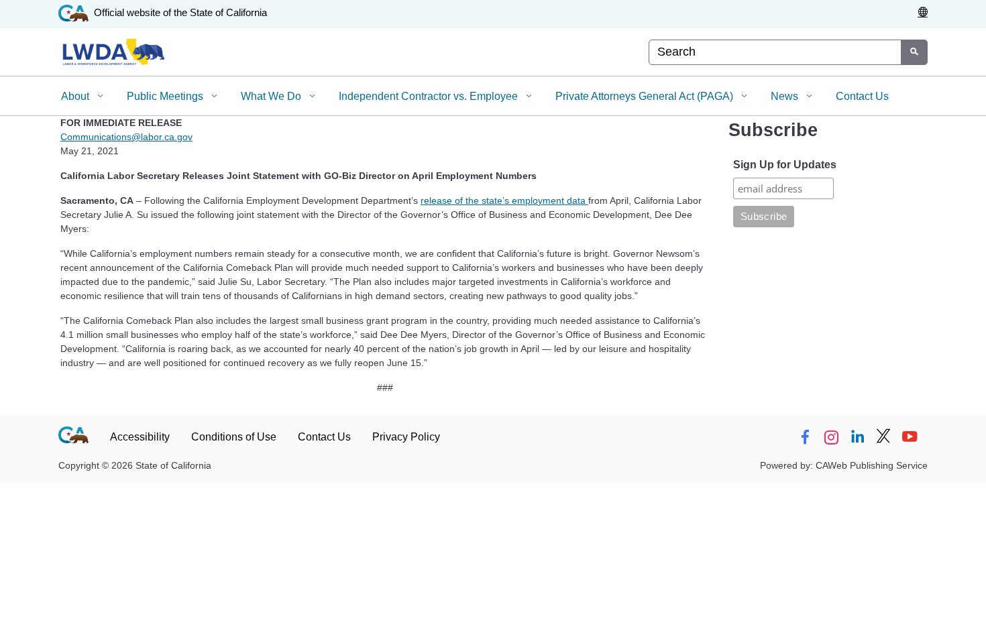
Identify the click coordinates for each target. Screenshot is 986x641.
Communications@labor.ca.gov (126, 136)
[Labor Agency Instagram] (831, 437)
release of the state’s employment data (504, 200)
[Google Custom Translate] (923, 13)
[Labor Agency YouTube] (909, 437)
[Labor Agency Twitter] (883, 437)
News (786, 96)
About (76, 96)
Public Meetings (166, 96)
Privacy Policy (406, 437)
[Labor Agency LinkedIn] (857, 437)
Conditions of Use (233, 437)
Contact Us (862, 96)
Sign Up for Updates (784, 164)
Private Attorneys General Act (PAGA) (645, 96)
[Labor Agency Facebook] (805, 437)
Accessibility (140, 437)
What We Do (272, 96)
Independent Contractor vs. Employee (430, 96)
